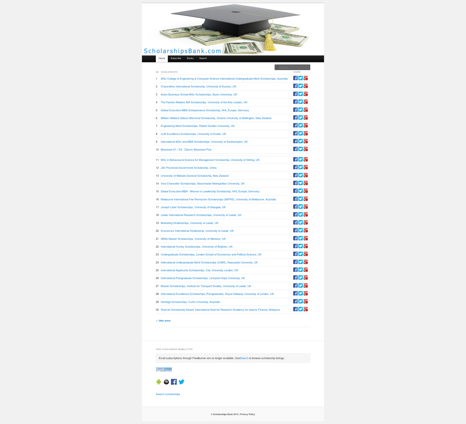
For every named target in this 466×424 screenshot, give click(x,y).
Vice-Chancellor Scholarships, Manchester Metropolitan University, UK (203, 183)
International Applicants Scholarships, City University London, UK (199, 270)
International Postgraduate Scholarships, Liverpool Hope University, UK (203, 278)
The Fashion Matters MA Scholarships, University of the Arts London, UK (204, 102)
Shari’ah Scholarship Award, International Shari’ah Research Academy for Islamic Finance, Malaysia (220, 309)
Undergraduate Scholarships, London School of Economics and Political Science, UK (211, 254)
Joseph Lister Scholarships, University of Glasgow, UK (193, 207)
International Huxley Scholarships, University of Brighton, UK (197, 246)
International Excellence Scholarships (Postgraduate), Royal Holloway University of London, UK (217, 294)
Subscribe (176, 58)
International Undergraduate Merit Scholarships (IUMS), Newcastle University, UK (209, 262)
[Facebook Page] (174, 382)
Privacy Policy (247, 414)
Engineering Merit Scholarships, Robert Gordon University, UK (198, 126)
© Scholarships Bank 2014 (224, 414)
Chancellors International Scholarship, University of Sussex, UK (198, 86)
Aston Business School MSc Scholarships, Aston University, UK (199, 94)
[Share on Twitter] (300, 79)
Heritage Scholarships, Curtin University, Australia (190, 302)
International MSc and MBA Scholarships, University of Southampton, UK (204, 141)
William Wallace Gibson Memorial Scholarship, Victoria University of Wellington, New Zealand (216, 118)
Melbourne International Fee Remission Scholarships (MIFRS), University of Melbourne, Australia (218, 199)
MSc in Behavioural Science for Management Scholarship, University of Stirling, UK (210, 160)
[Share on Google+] (305, 79)
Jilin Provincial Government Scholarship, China (188, 167)
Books (190, 58)
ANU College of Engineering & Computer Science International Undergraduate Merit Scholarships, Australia (224, 78)
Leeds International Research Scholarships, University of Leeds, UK (201, 215)
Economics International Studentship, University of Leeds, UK (197, 231)
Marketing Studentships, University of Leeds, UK (189, 223)
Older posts (163, 320)
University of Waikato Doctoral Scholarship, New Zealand (194, 175)
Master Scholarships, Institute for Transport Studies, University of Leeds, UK (206, 286)
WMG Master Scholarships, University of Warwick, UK (193, 239)
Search (203, 58)
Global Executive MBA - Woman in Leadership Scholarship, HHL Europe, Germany (210, 191)
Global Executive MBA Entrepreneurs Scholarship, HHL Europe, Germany (205, 110)
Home (162, 58)
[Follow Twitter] (181, 382)
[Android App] (159, 382)
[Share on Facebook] (295, 79)
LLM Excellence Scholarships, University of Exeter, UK (193, 134)
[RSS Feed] (164, 371)
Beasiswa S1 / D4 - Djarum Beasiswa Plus (186, 149)
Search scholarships (168, 394)
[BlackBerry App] (166, 382)
